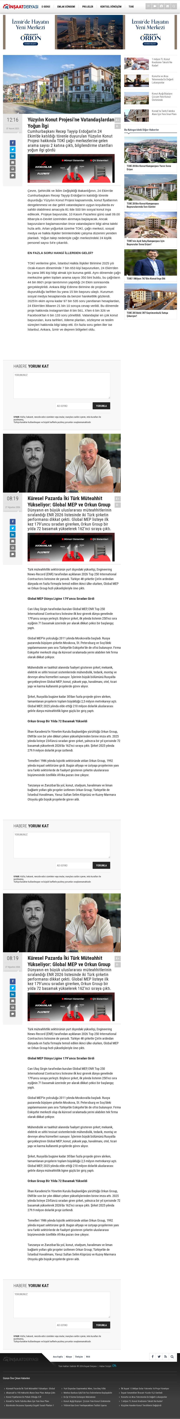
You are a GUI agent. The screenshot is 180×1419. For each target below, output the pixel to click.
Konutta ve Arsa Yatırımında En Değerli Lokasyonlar (144, 1397)
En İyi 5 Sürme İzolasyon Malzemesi (79, 1397)
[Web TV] (155, 6)
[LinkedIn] (12, 156)
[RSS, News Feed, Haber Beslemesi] (165, 1356)
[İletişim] (168, 6)
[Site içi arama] (174, 6)
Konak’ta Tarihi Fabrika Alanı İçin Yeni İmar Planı (27, 1401)
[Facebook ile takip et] (152, 1356)
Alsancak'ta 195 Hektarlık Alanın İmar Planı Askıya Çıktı (30, 1392)
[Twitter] (12, 149)
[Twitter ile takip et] (159, 1356)
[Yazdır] (12, 169)
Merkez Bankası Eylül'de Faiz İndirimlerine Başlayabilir (88, 1392)
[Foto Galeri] (161, 6)
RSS (88, 1356)
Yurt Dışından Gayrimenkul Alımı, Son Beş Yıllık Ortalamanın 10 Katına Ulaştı (83, 1389)
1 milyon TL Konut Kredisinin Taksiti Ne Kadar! (142, 1401)
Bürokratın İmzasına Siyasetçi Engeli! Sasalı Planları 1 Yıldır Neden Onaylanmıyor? (28, 1406)
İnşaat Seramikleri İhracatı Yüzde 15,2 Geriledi (141, 1392)
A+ (118, 120)
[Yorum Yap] (12, 175)
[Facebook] (12, 143)
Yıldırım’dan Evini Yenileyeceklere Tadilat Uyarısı (85, 1405)
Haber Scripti (105, 1366)
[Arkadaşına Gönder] (12, 162)
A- (117, 126)
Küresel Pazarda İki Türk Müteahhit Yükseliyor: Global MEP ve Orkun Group (29, 1389)
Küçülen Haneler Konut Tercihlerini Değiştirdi (141, 1405)
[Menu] (149, 6)
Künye (69, 1356)
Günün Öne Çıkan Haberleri (16, 1378)
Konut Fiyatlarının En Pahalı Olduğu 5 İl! (23, 1397)
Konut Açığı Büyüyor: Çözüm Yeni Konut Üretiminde (87, 1401)
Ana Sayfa (58, 1356)
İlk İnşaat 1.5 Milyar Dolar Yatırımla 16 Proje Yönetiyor (145, 1388)
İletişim (79, 1356)
